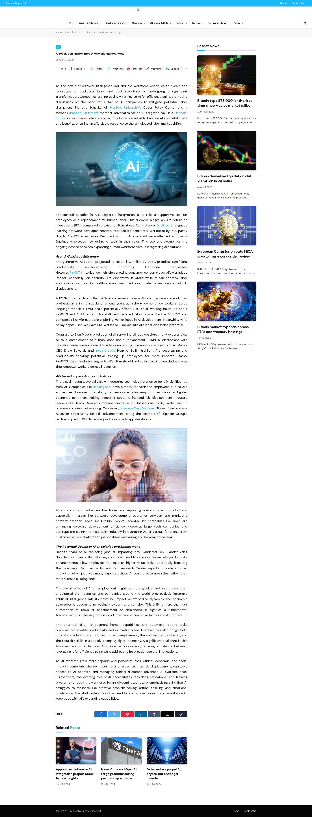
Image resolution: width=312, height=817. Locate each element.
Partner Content (217, 22)
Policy (237, 22)
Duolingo (163, 225)
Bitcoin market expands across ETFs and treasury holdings (223, 329)
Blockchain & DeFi (115, 22)
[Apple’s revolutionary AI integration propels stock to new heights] (76, 750)
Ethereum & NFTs (159, 22)
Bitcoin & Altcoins (88, 22)
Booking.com (102, 387)
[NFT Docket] (156, 12)
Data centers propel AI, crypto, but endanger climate (164, 773)
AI (70, 22)
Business (137, 22)
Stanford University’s (125, 107)
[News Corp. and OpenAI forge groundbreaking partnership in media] (121, 750)
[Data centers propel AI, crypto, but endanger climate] (167, 750)
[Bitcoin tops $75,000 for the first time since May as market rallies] (226, 75)
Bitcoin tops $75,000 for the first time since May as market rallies (224, 103)
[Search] (305, 23)
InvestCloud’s (105, 351)
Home (283, 3)
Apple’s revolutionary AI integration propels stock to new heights (75, 773)
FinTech (180, 22)
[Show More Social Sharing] (186, 68)
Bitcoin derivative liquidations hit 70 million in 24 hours (224, 178)
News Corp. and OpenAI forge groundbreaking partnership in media (118, 773)
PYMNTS (76, 273)
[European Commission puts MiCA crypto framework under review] (226, 225)
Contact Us (297, 3)
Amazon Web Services (137, 408)
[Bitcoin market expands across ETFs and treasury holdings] (226, 301)
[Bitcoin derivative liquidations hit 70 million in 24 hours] (226, 150)
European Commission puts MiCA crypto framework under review (225, 254)
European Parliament (83, 113)
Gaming (196, 22)
